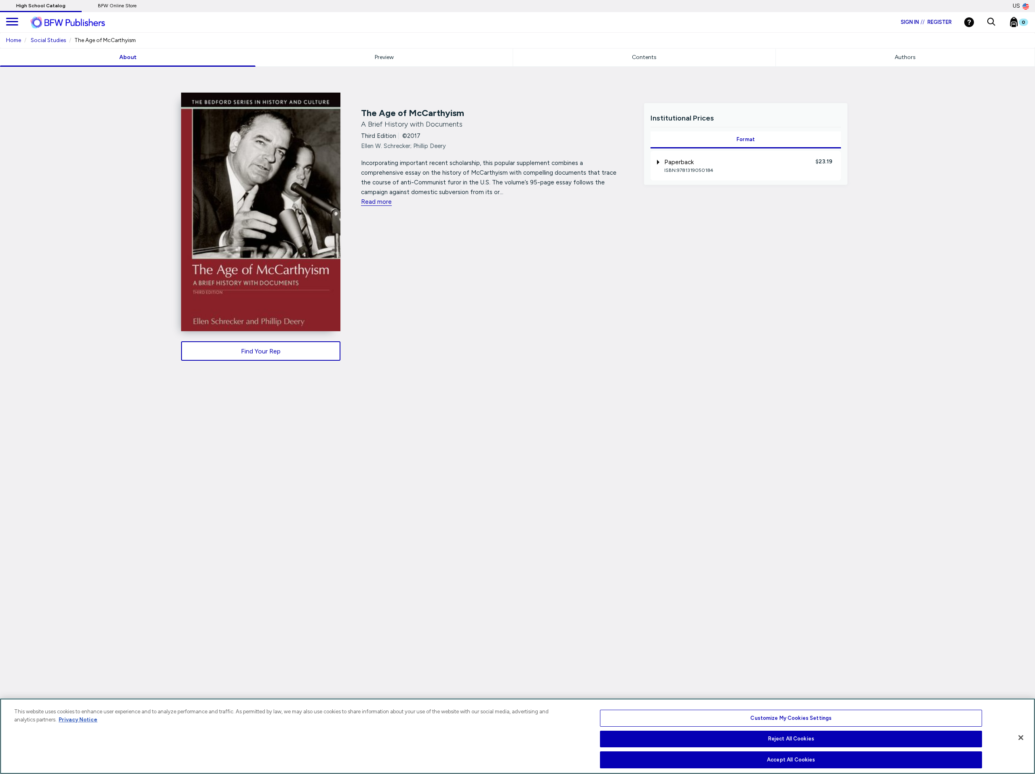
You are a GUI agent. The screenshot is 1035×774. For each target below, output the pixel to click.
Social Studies (48, 40)
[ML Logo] (76, 23)
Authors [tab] (905, 57)
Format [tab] (746, 139)
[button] (991, 22)
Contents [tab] (644, 57)
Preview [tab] (384, 57)
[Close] (1021, 738)
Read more (376, 201)
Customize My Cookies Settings (791, 718)
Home (13, 40)
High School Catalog (40, 5)
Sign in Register (926, 22)
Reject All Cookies (791, 739)
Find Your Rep (261, 351)
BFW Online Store (117, 5)
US (1016, 5)
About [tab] (128, 57)
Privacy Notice (78, 720)
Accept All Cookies (791, 760)
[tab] (746, 165)
